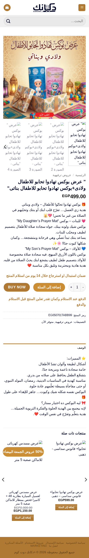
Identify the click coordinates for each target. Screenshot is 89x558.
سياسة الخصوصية (75, 542)
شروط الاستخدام (34, 542)
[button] (81, 7)
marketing (38, 545)
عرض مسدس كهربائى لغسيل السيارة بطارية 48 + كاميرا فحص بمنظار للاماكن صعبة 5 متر (23, 497)
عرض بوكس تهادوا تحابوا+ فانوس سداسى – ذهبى (66, 494)
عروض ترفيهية (62, 175)
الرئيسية (80, 175)
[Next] (7, 77)
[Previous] (79, 77)
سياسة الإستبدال (55, 542)
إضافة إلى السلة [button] (66, 507)
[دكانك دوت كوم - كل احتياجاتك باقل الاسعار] (44, 7)
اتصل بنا (53, 545)
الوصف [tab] (81, 347)
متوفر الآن (47, 322)
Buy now (16, 287)
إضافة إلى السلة (49, 287)
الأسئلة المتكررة (14, 542)
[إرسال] (8, 21)
